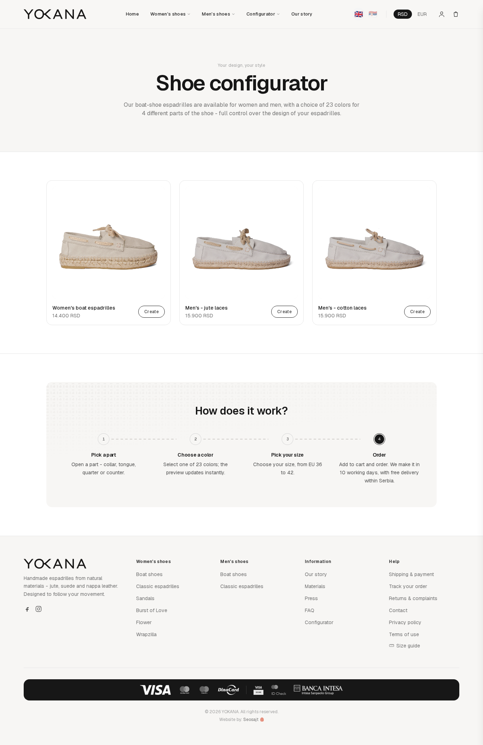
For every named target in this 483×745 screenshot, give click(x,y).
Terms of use (404, 634)
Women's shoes (168, 14)
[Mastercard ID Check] (278, 690)
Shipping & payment (411, 574)
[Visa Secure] (258, 690)
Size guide (408, 646)
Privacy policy (405, 622)
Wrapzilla (146, 634)
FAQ (309, 610)
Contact (398, 610)
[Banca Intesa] (318, 690)
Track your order (408, 586)
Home (132, 14)
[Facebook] (27, 608)
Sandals (145, 598)
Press (311, 598)
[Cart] (455, 14)
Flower (144, 622)
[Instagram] (38, 608)
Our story (302, 14)
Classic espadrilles (157, 586)
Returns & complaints (413, 598)
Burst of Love (151, 610)
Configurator (260, 14)
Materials (315, 586)
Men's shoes (216, 14)
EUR (422, 14)
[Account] (441, 14)
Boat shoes (149, 574)
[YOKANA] (55, 14)
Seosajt (250, 719)
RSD (403, 14)
